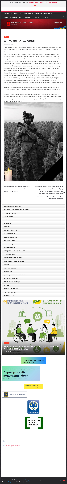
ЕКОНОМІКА (7, 227)
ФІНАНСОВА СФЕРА (9, 233)
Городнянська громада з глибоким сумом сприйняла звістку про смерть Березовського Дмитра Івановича (43, 3)
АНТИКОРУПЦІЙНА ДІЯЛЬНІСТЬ (13, 258)
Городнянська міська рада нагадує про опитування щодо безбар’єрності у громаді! (32, 347)
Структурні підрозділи (42, 13)
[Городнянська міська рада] (33, 21)
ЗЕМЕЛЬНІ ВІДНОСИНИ (10, 237)
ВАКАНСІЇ (6, 264)
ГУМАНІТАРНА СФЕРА (10, 247)
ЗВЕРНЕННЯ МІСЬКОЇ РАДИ (12, 282)
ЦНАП (35, 17)
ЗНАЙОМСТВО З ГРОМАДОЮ (12, 206)
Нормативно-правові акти (12, 17)
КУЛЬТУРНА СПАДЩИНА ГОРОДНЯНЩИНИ (16, 209)
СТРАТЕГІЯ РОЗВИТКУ (10, 213)
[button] (20, 13)
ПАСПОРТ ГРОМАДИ (9, 216)
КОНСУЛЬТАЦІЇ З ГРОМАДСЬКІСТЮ (14, 261)
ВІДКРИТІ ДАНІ (8, 271)
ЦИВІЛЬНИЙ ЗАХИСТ (10, 254)
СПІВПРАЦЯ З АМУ (9, 295)
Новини (6, 13)
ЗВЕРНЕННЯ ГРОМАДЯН (11, 278)
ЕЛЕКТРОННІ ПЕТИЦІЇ (10, 268)
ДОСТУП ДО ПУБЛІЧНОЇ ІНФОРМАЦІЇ (14, 275)
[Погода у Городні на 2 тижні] (11, 445)
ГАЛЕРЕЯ (6, 285)
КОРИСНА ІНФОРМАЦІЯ (11, 288)
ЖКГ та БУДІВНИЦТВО (10, 230)
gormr (13, 44)
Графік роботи (28, 13)
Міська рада (15, 13)
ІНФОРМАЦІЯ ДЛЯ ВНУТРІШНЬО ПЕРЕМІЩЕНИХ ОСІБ (19, 244)
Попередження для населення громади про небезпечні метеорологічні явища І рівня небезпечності (17, 189)
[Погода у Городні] (3, 435)
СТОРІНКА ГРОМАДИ (10, 292)
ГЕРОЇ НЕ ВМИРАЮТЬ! (10, 220)
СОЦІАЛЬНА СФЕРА (9, 240)
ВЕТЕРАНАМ (7, 223)
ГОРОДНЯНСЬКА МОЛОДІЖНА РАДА (14, 251)
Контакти (45, 17)
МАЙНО (27, 17)
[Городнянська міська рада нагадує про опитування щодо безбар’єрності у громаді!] (33, 301)
